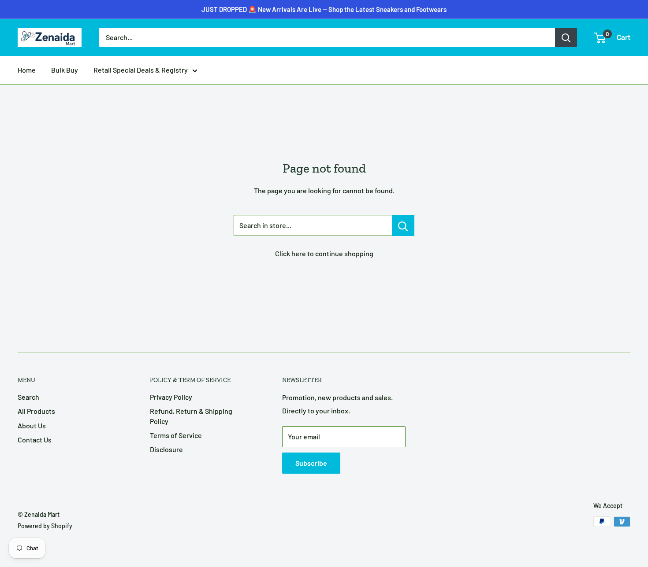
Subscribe (311, 463)
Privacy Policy (171, 397)
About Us (32, 425)
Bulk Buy (64, 70)
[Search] (566, 37)
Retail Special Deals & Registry (140, 70)
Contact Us (35, 439)
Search (28, 397)
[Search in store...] (403, 225)
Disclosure (166, 449)
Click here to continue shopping (324, 253)
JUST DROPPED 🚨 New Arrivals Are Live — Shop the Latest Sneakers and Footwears (324, 9)
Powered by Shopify (45, 526)
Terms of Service (176, 435)
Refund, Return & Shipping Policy (191, 416)
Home (27, 70)
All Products (36, 411)
